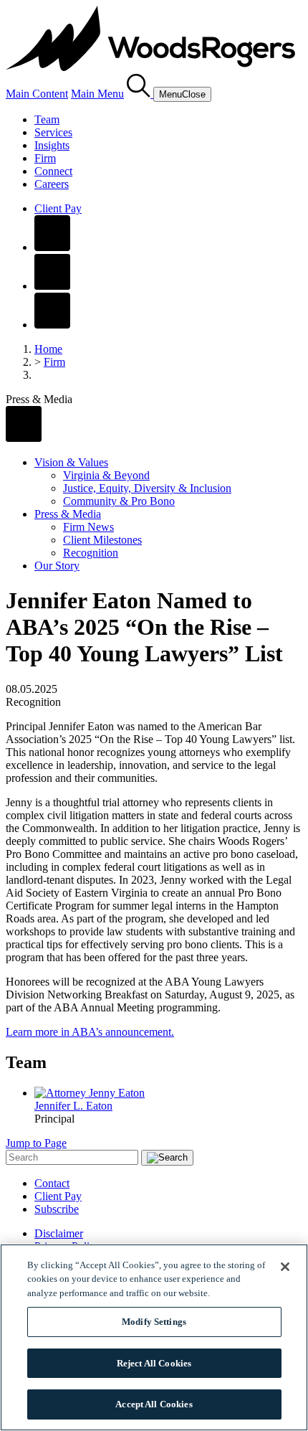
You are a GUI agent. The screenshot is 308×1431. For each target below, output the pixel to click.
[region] (154, 1337)
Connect (53, 171)
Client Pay (58, 208)
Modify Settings (154, 1321)
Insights (51, 145)
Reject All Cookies (154, 1363)
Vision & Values (71, 462)
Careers (51, 184)
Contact (51, 1183)
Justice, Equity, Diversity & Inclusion (147, 488)
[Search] (140, 94)
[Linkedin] (52, 286)
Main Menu (97, 94)
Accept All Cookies (153, 1404)
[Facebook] (52, 247)
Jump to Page (36, 1143)
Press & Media (67, 514)
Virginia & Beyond (106, 475)
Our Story (57, 565)
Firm (45, 158)
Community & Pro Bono (119, 501)
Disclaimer (58, 1233)
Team (46, 119)
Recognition (90, 553)
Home (48, 349)
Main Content (37, 94)
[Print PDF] (24, 438)
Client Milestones (102, 540)
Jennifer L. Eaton (73, 1106)
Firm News (88, 527)
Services (53, 132)
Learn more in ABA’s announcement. (90, 1032)
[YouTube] (52, 324)
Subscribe (56, 1209)
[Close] (285, 1267)
